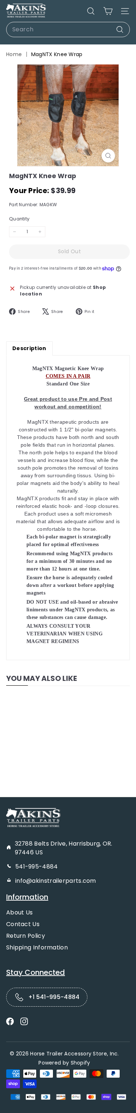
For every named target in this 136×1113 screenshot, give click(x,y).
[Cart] (107, 11)
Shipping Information (37, 947)
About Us (19, 912)
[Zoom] (108, 155)
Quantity (19, 218)
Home (14, 54)
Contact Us (23, 924)
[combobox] (68, 29)
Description (29, 348)
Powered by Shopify (64, 1062)
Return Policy (25, 936)
